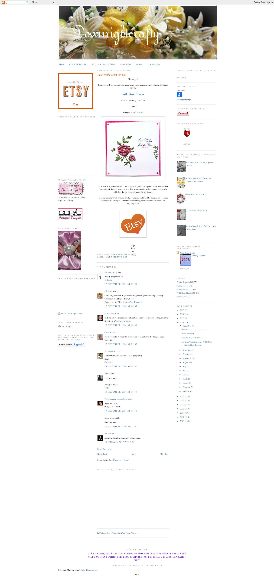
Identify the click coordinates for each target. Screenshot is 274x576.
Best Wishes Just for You (192, 337)
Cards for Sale (154, 64)
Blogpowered (92, 570)
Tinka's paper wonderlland (115, 398)
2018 (182, 314)
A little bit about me (77, 64)
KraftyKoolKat (110, 351)
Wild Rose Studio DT (116, 257)
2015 (182, 396)
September (187, 358)
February (187, 387)
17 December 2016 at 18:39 (120, 325)
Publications (125, 64)
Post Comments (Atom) (119, 460)
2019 (182, 309)
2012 (182, 408)
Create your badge (184, 100)
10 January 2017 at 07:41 (119, 442)
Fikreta (107, 373)
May (185, 374)
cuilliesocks (109, 313)
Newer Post (102, 454)
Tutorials (139, 64)
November (187, 350)
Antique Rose (137, 112)
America (108, 433)
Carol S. (107, 332)
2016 (182, 322)
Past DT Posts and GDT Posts (103, 64)
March (186, 382)
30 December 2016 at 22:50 (120, 426)
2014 (182, 400)
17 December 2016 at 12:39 (120, 284)
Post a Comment (104, 449)
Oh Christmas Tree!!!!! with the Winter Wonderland (198, 180)
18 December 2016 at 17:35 (120, 391)
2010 (182, 416)
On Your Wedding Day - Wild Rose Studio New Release (197, 343)
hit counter (181, 77)
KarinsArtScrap (110, 272)
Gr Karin (108, 279)
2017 (182, 318)
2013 (182, 404)
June (185, 370)
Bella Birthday (188, 333)
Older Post (164, 454)
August (186, 362)
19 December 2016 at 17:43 (120, 410)
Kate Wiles (181, 90)
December (187, 325)
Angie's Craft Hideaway (133, 302)
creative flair (182, 296)
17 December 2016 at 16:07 (120, 306)
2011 (182, 412)
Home (61, 64)
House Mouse (182, 285)
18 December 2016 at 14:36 (120, 366)
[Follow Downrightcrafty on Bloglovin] (71, 346)
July (185, 366)
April (185, 378)
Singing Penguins (199, 255)
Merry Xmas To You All (195, 194)
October (186, 354)
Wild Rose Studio (187, 252)
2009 (182, 421)
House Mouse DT (184, 289)
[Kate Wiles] (179, 96)
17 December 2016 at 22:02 (120, 344)
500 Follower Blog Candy (196, 210)
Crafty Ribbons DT (185, 282)
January (186, 391)
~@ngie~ (108, 291)
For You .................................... (194, 329)
